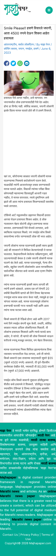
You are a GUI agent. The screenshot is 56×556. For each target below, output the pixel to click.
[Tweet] (13, 63)
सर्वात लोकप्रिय (26, 44)
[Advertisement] (28, 145)
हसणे (36, 48)
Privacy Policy (29, 534)
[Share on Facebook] (6, 63)
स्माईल (29, 48)
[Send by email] (26, 63)
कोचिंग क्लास (10, 48)
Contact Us (10, 534)
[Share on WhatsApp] (20, 63)
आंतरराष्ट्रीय (10, 44)
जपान (21, 48)
